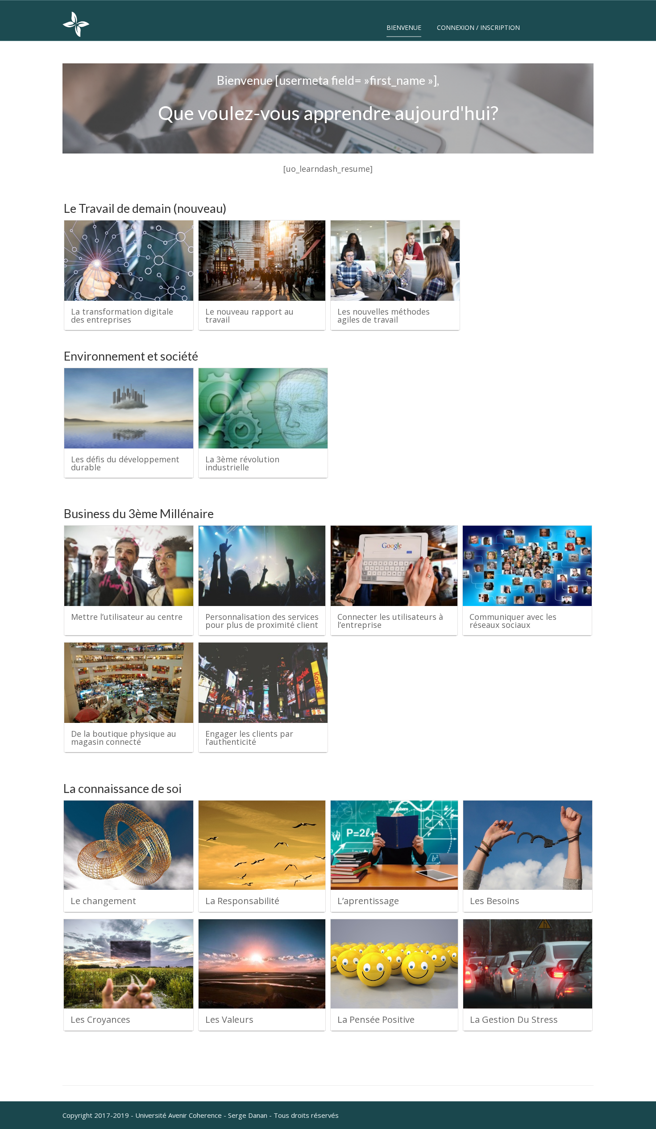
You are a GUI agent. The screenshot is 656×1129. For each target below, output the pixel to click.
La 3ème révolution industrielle (242, 463)
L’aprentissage (368, 901)
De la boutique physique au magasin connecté (123, 737)
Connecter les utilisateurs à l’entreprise (390, 620)
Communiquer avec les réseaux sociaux (512, 620)
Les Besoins (494, 901)
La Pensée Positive (376, 1019)
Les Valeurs (229, 1019)
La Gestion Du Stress (514, 1019)
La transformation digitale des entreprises (122, 315)
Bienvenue (403, 27)
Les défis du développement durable (125, 463)
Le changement (103, 901)
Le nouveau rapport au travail (249, 315)
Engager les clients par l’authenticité (249, 737)
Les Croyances (100, 1019)
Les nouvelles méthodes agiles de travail (383, 315)
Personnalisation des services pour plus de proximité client (262, 620)
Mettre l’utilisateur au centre (127, 616)
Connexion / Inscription (478, 27)
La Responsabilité (242, 901)
